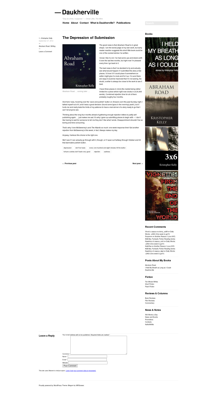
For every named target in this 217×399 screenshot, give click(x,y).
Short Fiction (149, 284)
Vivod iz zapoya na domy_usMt (156, 231)
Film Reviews (150, 300)
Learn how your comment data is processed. (81, 371)
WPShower (80, 385)
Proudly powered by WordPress (50, 385)
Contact (84, 22)
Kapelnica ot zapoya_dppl (154, 251)
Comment (66, 354)
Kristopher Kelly (46, 38)
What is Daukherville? (102, 22)
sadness (107, 151)
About (74, 22)
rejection (97, 151)
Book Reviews (150, 298)
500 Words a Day (151, 314)
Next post (138, 163)
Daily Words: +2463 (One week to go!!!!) (159, 232)
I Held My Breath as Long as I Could (158, 267)
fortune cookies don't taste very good (77, 151)
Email (64, 360)
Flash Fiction (149, 286)
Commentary (149, 303)
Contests (148, 322)
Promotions (149, 319)
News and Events (151, 317)
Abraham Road (44, 46)
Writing (52, 46)
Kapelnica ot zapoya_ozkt (154, 241)
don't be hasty (80, 147)
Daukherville (80, 11)
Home (66, 22)
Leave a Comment (45, 51)
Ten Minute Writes (151, 281)
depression (68, 147)
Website (65, 363)
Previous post (69, 163)
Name (64, 357)
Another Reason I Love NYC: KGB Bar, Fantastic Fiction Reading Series (160, 237)
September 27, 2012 (46, 41)
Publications (123, 22)
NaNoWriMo (149, 324)
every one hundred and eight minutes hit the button (107, 147)
